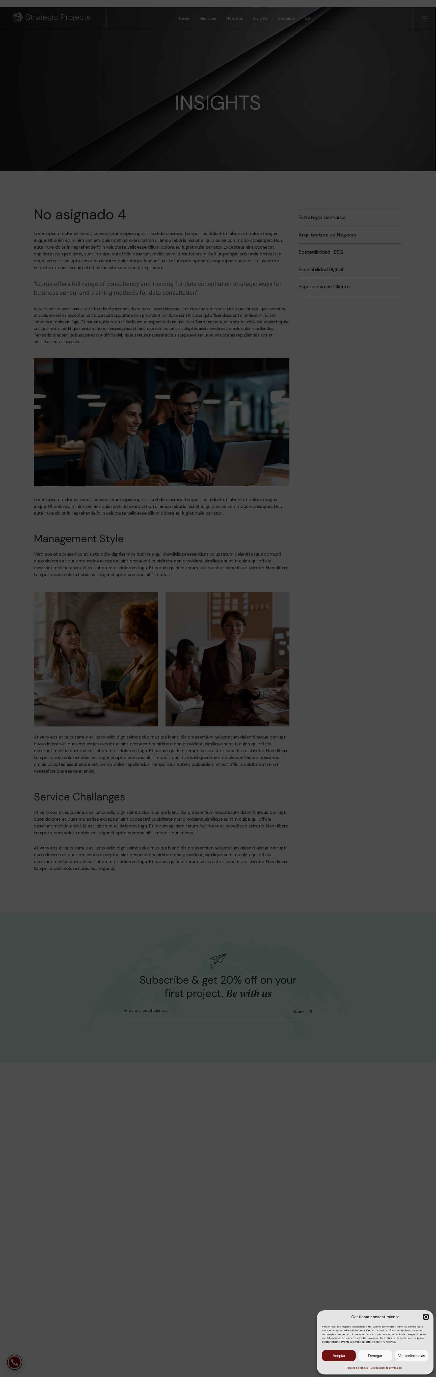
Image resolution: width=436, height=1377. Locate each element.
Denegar (375, 1356)
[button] (425, 1316)
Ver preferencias (411, 1356)
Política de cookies (357, 1367)
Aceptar (339, 1356)
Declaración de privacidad (386, 1367)
